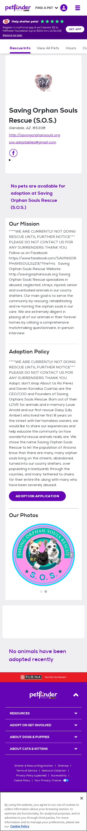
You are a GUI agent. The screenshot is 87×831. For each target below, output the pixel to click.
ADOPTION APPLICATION (37, 496)
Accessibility (59, 775)
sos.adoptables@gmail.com (32, 142)
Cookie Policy (22, 780)
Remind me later (12, 35)
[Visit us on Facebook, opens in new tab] (13, 152)
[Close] (82, 798)
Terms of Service (26, 770)
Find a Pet (44, 8)
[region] (43, 811)
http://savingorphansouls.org (34, 135)
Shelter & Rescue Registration (33, 765)
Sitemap (63, 765)
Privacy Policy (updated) (31, 775)
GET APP (75, 29)
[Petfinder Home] (18, 8)
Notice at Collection (54, 770)
